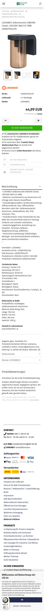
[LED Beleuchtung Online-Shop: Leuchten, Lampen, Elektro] (22, 3)
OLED (6, 560)
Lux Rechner (27, 536)
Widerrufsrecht (10, 502)
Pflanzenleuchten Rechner (15, 539)
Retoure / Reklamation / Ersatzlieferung (21, 489)
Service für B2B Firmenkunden (17, 485)
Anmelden (34, 400)
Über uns (8, 516)
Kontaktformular (23, 447)
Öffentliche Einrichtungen (15, 506)
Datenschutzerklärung (16, 595)
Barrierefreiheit (15, 499)
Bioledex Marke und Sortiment (17, 533)
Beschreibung (9, 186)
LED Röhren (33, 543)
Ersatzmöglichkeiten (13, 546)
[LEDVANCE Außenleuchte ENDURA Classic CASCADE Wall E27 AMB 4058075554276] (22, 51)
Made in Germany (11, 550)
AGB (5, 499)
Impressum (9, 495)
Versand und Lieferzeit (14, 482)
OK (22, 600)
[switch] (5, 607)
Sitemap (14, 556)
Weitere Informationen (22, 606)
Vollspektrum (33, 539)
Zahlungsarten (11, 453)
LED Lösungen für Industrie (15, 543)
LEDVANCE (25, 101)
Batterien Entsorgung (13, 512)
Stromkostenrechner (13, 536)
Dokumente (8, 354)
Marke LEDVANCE (11, 360)
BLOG (6, 492)
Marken (7, 556)
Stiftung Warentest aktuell (15, 553)
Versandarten (11, 467)
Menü (3, 3)
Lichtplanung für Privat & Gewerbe (19, 529)
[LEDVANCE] (10, 87)
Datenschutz (22, 502)
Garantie (16, 516)
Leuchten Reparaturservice (16, 509)
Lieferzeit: (6, 98)
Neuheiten (13, 560)
